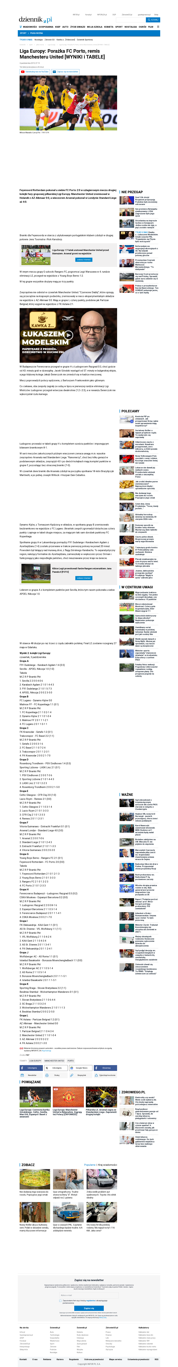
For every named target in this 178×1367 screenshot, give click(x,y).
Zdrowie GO (50, 40)
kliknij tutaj (102, 1317)
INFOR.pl (76, 15)
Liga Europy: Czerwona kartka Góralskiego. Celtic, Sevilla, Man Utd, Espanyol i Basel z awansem (35, 1113)
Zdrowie (53, 1347)
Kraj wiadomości (107, 1164)
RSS (156, 1359)
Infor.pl (22, 1332)
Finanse (109, 1335)
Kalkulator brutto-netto (147, 1347)
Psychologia (110, 1347)
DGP (114, 15)
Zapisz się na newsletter (67, 72)
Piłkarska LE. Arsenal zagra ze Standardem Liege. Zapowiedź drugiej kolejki (101, 1112)
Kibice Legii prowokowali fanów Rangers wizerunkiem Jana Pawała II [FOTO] (81, 570)
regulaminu (90, 1301)
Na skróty (24, 1328)
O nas (35, 1359)
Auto (52, 1332)
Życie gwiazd (82, 1344)
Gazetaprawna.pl (26, 1335)
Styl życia (109, 1350)
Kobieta (80, 1332)
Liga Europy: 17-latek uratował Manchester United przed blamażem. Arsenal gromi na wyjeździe (80, 252)
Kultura (79, 1352)
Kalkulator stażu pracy (147, 1338)
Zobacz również (84, 260)
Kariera (60, 1359)
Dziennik (22, 45)
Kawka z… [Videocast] (66, 40)
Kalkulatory (144, 1328)
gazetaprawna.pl (144, 15)
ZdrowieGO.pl (127, 15)
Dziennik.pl (55, 1328)
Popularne (90, 1164)
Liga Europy (51, 45)
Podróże (53, 1350)
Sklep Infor (24, 1350)
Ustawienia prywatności (138, 1359)
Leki (107, 1338)
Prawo (108, 1332)
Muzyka (80, 1350)
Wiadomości (54, 1341)
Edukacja (80, 1338)
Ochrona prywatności (94, 1359)
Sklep (156, 15)
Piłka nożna (36, 33)
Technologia (54, 1335)
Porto (71, 1061)
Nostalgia (39, 40)
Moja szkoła (81, 1341)
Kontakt (23, 1359)
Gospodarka (54, 1338)
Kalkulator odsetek (146, 1344)
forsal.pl (88, 15)
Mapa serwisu (115, 1359)
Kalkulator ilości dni (146, 1335)
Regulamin (74, 1359)
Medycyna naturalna (113, 1341)
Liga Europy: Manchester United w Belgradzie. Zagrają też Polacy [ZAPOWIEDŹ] (67, 1112)
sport (31, 45)
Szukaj (154, 20)
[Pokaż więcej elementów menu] (158, 27)
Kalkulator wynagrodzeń (148, 1350)
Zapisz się (89, 1308)
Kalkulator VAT (144, 1341)
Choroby (109, 1344)
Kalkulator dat (144, 1332)
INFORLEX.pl (102, 15)
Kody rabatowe (82, 1335)
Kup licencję (46, 1051)
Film (78, 1347)
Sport (23, 33)
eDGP (22, 1338)
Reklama (47, 1359)
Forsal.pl (23, 1341)
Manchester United (54, 1061)
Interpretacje (25, 1347)
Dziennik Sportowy (85, 40)
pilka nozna (40, 45)
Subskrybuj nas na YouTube (37, 72)
